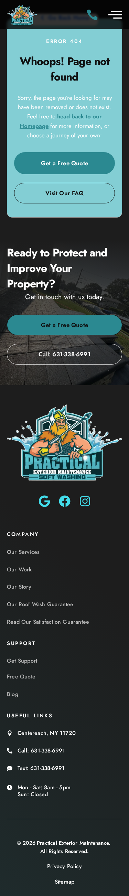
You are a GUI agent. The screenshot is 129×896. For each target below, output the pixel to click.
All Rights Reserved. (64, 851)
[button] (115, 14)
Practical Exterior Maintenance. (73, 843)
